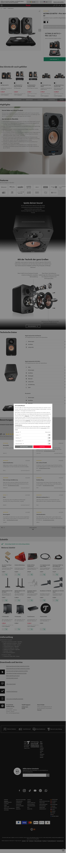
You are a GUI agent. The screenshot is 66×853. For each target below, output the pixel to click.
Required (17, 432)
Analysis (17, 435)
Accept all (42, 446)
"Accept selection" (18, 424)
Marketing (18, 437)
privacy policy (43, 428)
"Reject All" (27, 415)
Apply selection (24, 446)
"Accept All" (27, 420)
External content (19, 443)
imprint (16, 429)
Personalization (19, 440)
